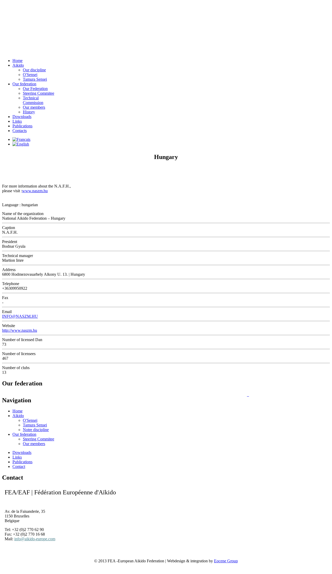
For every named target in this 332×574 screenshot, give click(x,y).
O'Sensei (30, 420)
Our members (34, 107)
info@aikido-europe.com (34, 539)
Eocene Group (226, 561)
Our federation (24, 434)
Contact (18, 466)
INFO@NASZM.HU (20, 316)
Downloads (21, 116)
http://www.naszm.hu (19, 330)
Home (17, 411)
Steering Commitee (38, 439)
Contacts (19, 130)
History (29, 112)
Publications (22, 126)
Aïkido (18, 415)
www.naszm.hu (35, 191)
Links (17, 121)
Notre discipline (36, 429)
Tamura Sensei (35, 425)
